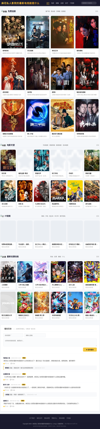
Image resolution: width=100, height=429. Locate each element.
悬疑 (59, 256)
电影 (52, 3)
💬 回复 (13, 363)
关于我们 (32, 418)
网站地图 (62, 418)
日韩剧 (58, 11)
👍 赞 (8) (5, 379)
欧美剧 (63, 11)
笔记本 (51, 216)
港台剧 (53, 11)
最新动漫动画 (13, 256)
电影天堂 (11, 145)
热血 (51, 256)
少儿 (63, 256)
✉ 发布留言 (90, 350)
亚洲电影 (65, 145)
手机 (46, 216)
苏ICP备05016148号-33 (71, 423)
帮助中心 (54, 418)
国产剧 (48, 11)
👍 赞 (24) (6, 390)
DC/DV (57, 216)
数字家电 (62, 216)
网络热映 (52, 145)
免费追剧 (12, 11)
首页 (47, 3)
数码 (43, 216)
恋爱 (55, 256)
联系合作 (39, 418)
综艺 (66, 3)
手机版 (69, 418)
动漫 (62, 3)
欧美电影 (59, 145)
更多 (96, 11)
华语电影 (45, 145)
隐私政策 (47, 418)
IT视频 (72, 3)
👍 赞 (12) (6, 363)
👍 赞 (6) (5, 406)
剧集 (57, 3)
